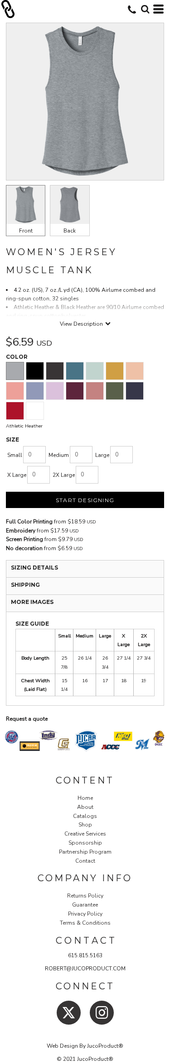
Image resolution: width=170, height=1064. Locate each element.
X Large (16, 475)
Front (26, 230)
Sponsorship (85, 842)
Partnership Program (85, 851)
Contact (85, 860)
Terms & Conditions (85, 922)
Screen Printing (24, 539)
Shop (85, 824)
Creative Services (85, 833)
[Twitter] (69, 1013)
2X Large (64, 475)
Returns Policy (85, 895)
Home (85, 798)
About (85, 807)
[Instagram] (102, 1013)
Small (14, 455)
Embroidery (20, 530)
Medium (59, 455)
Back (69, 230)
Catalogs (85, 816)
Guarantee (85, 904)
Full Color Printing (29, 521)
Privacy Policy (85, 913)
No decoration (24, 548)
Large (102, 455)
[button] (145, 9)
